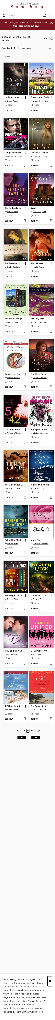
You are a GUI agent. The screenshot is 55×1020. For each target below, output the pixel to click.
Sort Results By (9, 48)
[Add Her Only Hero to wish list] (51, 332)
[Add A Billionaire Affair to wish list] (25, 719)
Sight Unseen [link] (37, 263)
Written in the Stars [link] (40, 485)
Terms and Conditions (14, 983)
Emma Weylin (12, 101)
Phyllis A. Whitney (40, 156)
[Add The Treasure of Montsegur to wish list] (25, 276)
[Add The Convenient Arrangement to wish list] (51, 719)
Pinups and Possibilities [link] (14, 153)
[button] (45, 39)
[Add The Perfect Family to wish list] (25, 221)
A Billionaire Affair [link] (13, 706)
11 (35, 730)
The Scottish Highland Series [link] (14, 319)
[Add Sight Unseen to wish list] (51, 276)
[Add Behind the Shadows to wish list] (25, 553)
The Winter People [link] (39, 153)
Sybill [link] (33, 208)
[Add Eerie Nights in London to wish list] (25, 608)
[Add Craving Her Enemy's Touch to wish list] (25, 387)
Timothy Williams (14, 433)
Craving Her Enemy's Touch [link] (14, 374)
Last (35, 737)
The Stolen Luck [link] (38, 595)
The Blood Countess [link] (14, 485)
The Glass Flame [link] (38, 374)
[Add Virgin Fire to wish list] (51, 553)
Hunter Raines (38, 267)
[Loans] (44, 16)
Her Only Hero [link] (37, 319)
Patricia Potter (12, 212)
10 (31, 730)
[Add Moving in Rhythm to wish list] (25, 664)
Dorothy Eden (12, 599)
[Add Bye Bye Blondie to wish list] (51, 442)
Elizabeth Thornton (40, 101)
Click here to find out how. (26, 26)
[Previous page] (18, 730)
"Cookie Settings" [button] (36, 1001)
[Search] (4, 15)
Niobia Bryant (12, 710)
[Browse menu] (50, 15)
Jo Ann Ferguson (39, 212)
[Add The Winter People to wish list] (51, 166)
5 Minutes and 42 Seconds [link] (14, 429)
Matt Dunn (37, 654)
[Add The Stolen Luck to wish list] (51, 608)
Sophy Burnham (13, 267)
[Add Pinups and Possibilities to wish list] (25, 166)
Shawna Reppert (39, 599)
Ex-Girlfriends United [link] (40, 651)
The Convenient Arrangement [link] (40, 706)
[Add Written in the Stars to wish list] (51, 498)
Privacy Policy (36, 983)
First (22, 737)
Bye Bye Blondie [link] (39, 429)
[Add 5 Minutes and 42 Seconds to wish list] (25, 442)
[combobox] (21, 15)
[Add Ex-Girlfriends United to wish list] (51, 664)
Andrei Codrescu (13, 488)
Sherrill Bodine (38, 488)
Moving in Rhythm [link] (13, 651)
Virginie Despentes (40, 433)
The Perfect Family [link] (13, 208)
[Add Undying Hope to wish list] (25, 110)
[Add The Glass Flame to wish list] (51, 387)
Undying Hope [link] (12, 97)
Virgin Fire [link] (35, 540)
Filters (7, 56)
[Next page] (39, 730)
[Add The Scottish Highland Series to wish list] (25, 332)
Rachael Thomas (13, 378)
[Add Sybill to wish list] (51, 221)
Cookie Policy (37, 1011)
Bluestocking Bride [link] (40, 97)
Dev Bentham (12, 654)
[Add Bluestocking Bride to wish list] (51, 110)
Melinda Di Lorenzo (14, 156)
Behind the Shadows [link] (14, 540)
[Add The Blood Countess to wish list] (25, 498)
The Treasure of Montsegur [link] (14, 263)
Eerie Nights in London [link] (14, 595)
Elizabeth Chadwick (41, 544)
